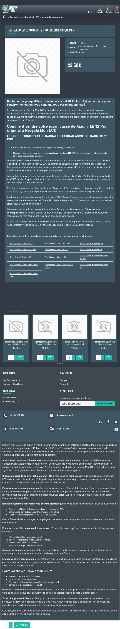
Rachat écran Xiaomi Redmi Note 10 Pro (24, 275)
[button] (57, 363)
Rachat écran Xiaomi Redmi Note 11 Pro (59, 266)
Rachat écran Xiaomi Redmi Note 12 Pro (94, 257)
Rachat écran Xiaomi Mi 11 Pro (23, 249)
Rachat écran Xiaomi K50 (91, 249)
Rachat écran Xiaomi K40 (20, 257)
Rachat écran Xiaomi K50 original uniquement (104, 342)
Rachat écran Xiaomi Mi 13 (21, 243)
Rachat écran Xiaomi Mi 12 (91, 243)
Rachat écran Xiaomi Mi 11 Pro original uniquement (46, 342)
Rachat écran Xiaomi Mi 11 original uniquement (75, 342)
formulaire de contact (44, 454)
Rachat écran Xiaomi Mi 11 (56, 249)
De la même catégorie (14, 311)
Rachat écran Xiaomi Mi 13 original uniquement (16, 342)
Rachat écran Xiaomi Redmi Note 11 (94, 266)
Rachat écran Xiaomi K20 (55, 257)
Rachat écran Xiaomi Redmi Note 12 (24, 266)
